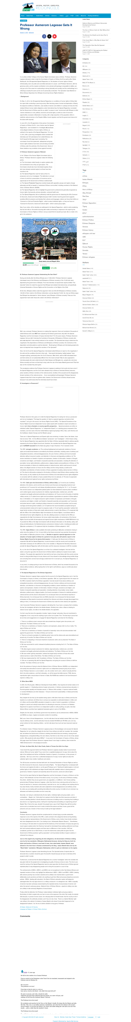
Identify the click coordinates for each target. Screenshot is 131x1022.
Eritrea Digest (86, 99)
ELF (84, 240)
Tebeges (85, 148)
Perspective (86, 132)
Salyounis (31, 32)
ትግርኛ (84, 165)
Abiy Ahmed (87, 193)
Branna (85, 86)
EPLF (85, 213)
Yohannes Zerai (87, 321)
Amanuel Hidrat (87, 298)
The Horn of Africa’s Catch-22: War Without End (96, 30)
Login (98, 1017)
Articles (85, 73)
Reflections (86, 138)
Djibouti (85, 243)
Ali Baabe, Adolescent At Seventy (29, 907)
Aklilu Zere (85, 311)
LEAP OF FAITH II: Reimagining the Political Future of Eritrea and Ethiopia (95, 51)
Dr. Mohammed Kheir (89, 314)
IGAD (84, 112)
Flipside (85, 102)
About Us (56, 1017)
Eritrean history (88, 230)
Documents (86, 92)
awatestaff (85, 278)
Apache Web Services (72, 1021)
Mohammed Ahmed (88, 327)
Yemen (85, 253)
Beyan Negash (87, 295)
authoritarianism (88, 216)
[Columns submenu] (58, 15)
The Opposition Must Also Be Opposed (93, 45)
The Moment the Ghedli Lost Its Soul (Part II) (95, 35)
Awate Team (86, 79)
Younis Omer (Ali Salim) (89, 301)
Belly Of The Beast (88, 82)
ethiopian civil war (89, 233)
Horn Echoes (86, 109)
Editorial (85, 96)
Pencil (84, 128)
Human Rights (88, 247)
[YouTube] (54, 36)
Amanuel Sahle (87, 308)
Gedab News (86, 105)
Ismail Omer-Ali (87, 318)
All (83, 66)
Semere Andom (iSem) (89, 304)
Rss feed (85, 142)
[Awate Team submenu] (34, 15)
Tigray (85, 206)
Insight (84, 115)
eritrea (85, 176)
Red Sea (86, 196)
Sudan (85, 210)
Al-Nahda (23, 20)
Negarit (85, 125)
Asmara (85, 226)
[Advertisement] (67, 152)
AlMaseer (85, 69)
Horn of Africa (87, 189)
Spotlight (85, 145)
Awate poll (85, 76)
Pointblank (85, 135)
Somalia (85, 250)
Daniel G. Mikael (87, 331)
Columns (85, 89)
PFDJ (85, 186)
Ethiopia (85, 183)
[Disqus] (49, 943)
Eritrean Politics (88, 220)
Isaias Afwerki (87, 179)
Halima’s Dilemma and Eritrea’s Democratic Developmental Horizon (95, 24)
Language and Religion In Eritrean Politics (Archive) (33, 909)
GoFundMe (54, 268)
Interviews (85, 119)
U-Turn (84, 152)
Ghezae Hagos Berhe (89, 324)
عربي (87, 161)
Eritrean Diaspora (89, 223)
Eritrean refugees (89, 257)
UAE (84, 237)
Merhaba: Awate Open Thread (67, 1017)
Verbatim (85, 155)
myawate (85, 122)
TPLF (84, 199)
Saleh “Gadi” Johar (88, 275)
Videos (84, 158)
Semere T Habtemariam (89, 285)
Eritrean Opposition (89, 203)
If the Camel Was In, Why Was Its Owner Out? (95, 40)
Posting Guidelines (81, 1017)
